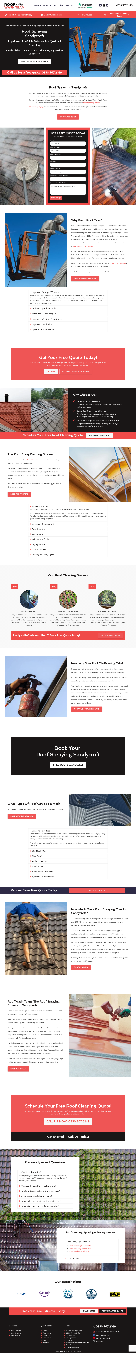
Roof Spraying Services (85, 279)
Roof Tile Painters (19, 494)
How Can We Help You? (58, 183)
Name (52, 140)
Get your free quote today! (75, 371)
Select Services (55, 169)
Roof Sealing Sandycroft (79, 1251)
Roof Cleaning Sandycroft (80, 1246)
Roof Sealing (15, 1335)
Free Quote (47, 1333)
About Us (46, 1335)
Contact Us (68, 5)
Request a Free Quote (112, 1311)
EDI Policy (69, 1340)
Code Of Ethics (71, 1345)
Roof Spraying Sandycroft (80, 1249)
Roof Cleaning (16, 1330)
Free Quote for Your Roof (34, 61)
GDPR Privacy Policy (73, 1333)
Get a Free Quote (97, 890)
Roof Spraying (81, 967)
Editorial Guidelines (72, 1347)
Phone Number (55, 154)
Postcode (53, 162)
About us (44, 5)
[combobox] (68, 172)
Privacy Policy (71, 1338)
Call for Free (89, 1311)
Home (36, 5)
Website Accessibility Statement (77, 1342)
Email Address (55, 147)
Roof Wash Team (68, 117)
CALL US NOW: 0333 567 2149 (68, 1121)
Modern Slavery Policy (74, 1330)
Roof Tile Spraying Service (86, 709)
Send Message (56, 198)
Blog (61, 5)
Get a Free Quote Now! (99, 435)
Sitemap (46, 1342)
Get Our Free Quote (110, 635)
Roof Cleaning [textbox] (56, 172)
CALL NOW (51, 371)
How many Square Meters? (59, 176)
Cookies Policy (71, 1335)
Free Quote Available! (68, 765)
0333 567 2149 (124, 5)
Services (52, 5)
